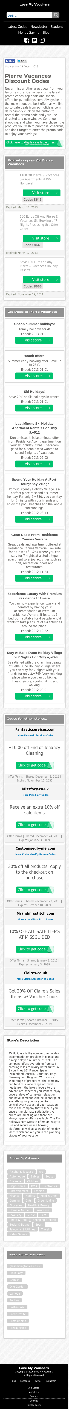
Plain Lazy (16, 1273)
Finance (14, 1195)
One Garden (17, 1286)
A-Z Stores (33, 1388)
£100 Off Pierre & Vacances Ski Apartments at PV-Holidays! (39, 179)
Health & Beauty (39, 1205)
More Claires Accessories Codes (35, 979)
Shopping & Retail (44, 1220)
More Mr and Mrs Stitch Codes (35, 919)
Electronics (50, 1186)
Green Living (46, 1200)
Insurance (42, 1210)
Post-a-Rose (17, 1307)
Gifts (29, 1200)
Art (41, 1171)
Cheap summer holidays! (34, 324)
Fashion (39, 1191)
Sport (39, 1224)
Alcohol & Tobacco (21, 1171)
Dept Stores (17, 1186)
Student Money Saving (40, 30)
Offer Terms (15, 776)
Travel (45, 1229)
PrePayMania (18, 1328)
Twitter (37, 1381)
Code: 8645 (33, 199)
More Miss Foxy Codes (35, 795)
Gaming (15, 1200)
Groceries (16, 1205)
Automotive (17, 1176)
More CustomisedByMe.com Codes (35, 854)
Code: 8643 (33, 245)
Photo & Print (18, 1220)
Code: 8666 (33, 286)
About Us (34, 1392)
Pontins (14, 1300)
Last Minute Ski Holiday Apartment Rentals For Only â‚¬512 (34, 428)
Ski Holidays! (34, 392)
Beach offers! (34, 356)
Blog (46, 32)
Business (15, 1181)
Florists (30, 1195)
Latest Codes (17, 27)
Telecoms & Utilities (22, 1229)
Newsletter (39, 27)
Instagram (51, 1381)
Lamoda (15, 1293)
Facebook (25, 1381)
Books (49, 1176)
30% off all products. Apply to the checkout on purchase (34, 872)
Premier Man (18, 1321)
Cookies (34, 1400)
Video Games (18, 1234)
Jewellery (15, 1215)
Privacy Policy (34, 1405)
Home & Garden (20, 1210)
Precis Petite (18, 1314)
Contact (34, 1396)
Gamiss (14, 1280)
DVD (34, 1186)
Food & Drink (49, 1195)
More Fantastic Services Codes (35, 735)
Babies (35, 1176)
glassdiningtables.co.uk (25, 1266)
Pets (43, 1215)
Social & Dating (20, 1224)
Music (31, 1215)
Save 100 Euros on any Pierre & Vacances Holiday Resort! (39, 266)
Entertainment (19, 1191)
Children (32, 1181)
